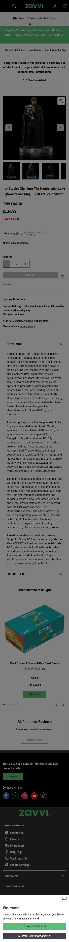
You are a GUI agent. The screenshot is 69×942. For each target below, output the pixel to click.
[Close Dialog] (64, 898)
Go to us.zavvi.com (34, 926)
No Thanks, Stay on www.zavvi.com (34, 935)
